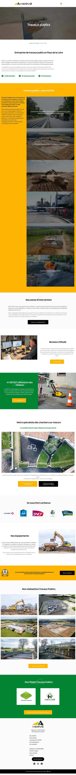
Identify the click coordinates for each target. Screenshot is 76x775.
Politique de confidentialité (36, 749)
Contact (31, 755)
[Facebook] (42, 764)
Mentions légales (33, 751)
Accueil (30, 43)
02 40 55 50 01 (38, 759)
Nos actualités (33, 744)
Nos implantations (34, 742)
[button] (61, 3)
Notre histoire (33, 738)
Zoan (50, 771)
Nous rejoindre (33, 753)
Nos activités (36, 43)
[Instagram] (38, 764)
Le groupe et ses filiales (35, 740)
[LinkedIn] (34, 764)
